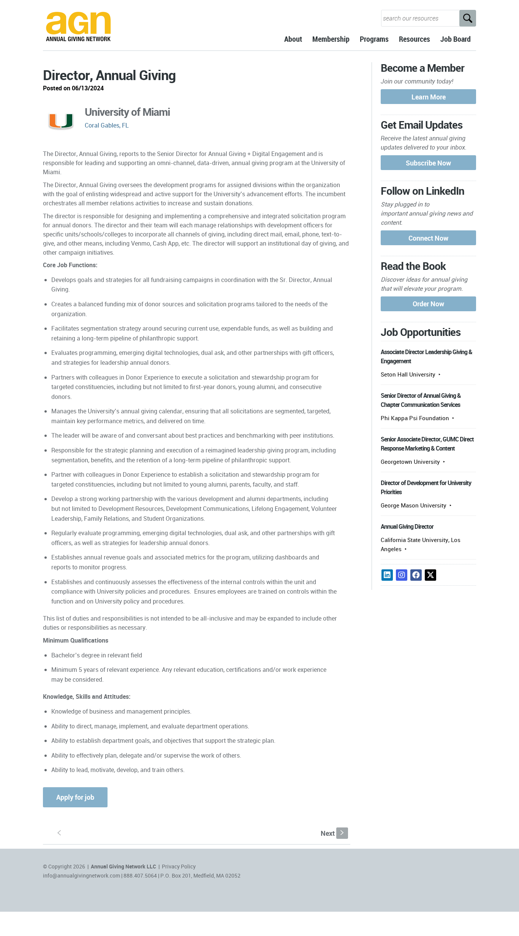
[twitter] (430, 575)
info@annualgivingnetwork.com (81, 875)
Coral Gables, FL (107, 125)
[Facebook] (416, 575)
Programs (374, 39)
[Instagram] (401, 575)
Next (333, 833)
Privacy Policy (179, 866)
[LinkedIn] (387, 575)
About (293, 39)
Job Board (455, 39)
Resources (414, 39)
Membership (331, 39)
